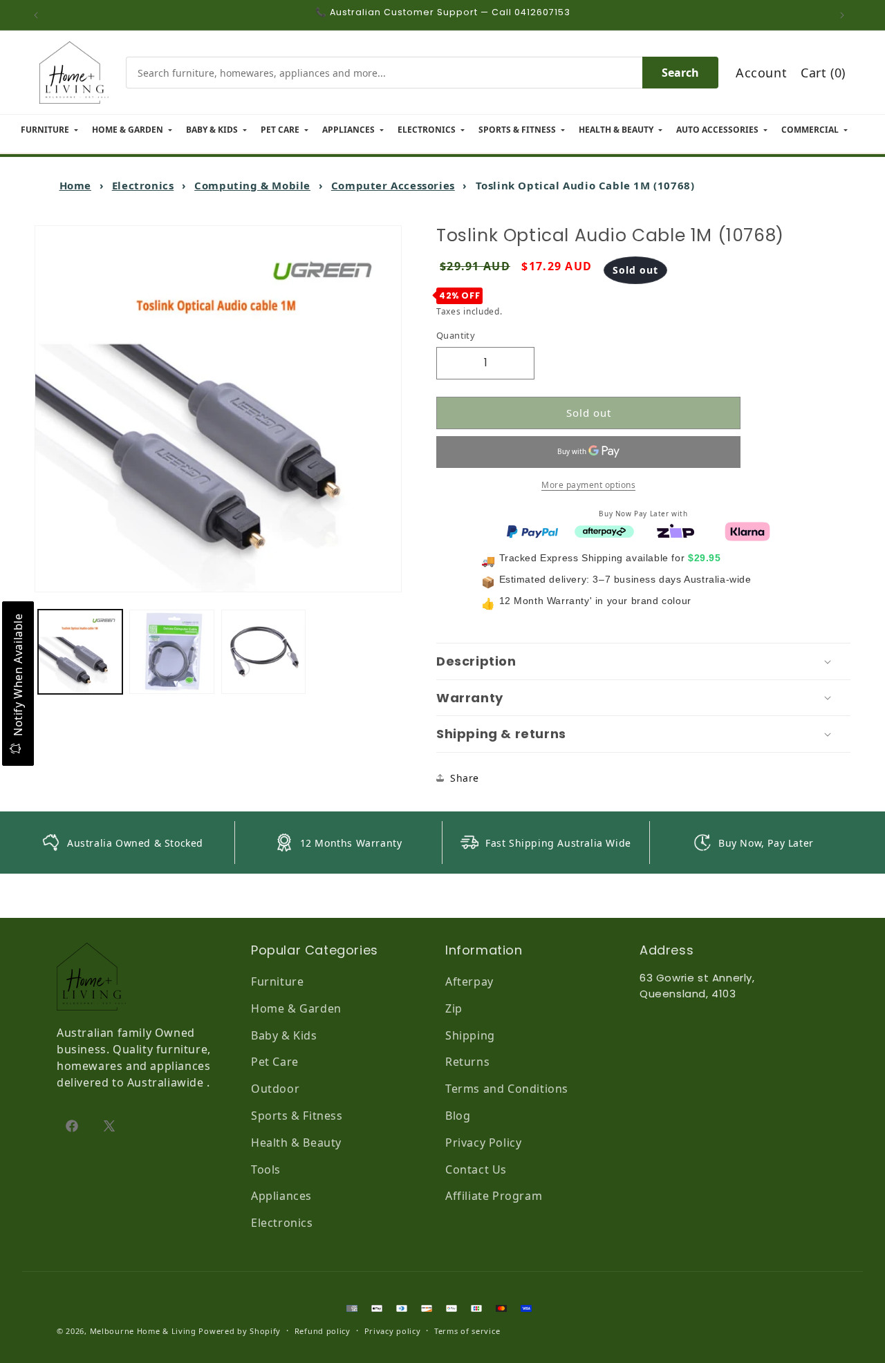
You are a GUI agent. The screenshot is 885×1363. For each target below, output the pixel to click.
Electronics (143, 185)
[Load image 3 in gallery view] (263, 652)
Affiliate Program (493, 1195)
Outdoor (275, 1088)
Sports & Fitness (297, 1115)
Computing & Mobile (252, 185)
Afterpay (469, 981)
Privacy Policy (483, 1142)
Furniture (277, 981)
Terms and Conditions (506, 1088)
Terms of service (467, 1331)
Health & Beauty (296, 1142)
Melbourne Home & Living (143, 1331)
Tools (266, 1169)
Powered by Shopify (239, 1331)
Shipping (470, 1035)
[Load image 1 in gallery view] (80, 652)
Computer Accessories (393, 185)
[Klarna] (747, 530)
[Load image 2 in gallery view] (171, 652)
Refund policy (323, 1331)
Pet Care (275, 1061)
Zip (454, 1008)
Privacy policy (392, 1331)
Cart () (823, 72)
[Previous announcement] (39, 15)
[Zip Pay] (675, 530)
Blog (457, 1115)
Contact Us (476, 1169)
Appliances (281, 1195)
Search (680, 72)
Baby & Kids (284, 1035)
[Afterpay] (604, 530)
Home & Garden (296, 1008)
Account (761, 72)
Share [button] (464, 777)
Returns (467, 1061)
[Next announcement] (845, 15)
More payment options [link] (588, 484)
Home (75, 185)
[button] (643, 661)
